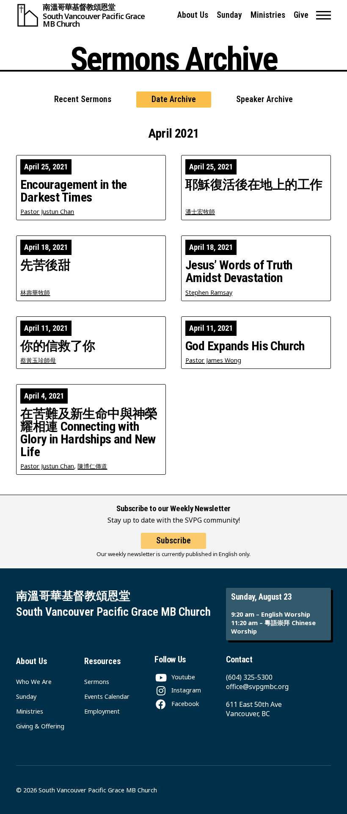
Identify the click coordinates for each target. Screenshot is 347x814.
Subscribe (173, 540)
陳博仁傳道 (92, 466)
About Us (192, 15)
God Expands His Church (245, 346)
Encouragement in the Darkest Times (73, 191)
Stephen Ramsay (208, 292)
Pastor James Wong (213, 360)
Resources (102, 661)
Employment (102, 711)
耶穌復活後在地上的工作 (253, 184)
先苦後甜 (45, 265)
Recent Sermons (82, 99)
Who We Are (34, 681)
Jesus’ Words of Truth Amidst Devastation (238, 271)
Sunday (229, 15)
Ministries (268, 15)
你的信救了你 (57, 346)
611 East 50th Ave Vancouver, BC (254, 709)
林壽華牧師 (35, 292)
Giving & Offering (40, 726)
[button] (323, 15)
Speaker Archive (264, 99)
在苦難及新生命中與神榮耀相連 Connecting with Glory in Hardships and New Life (88, 432)
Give (301, 15)
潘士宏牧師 (200, 212)
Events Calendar (106, 696)
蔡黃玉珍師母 (38, 360)
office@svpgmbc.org (257, 686)
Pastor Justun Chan (47, 212)
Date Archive (173, 99)
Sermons (96, 681)
